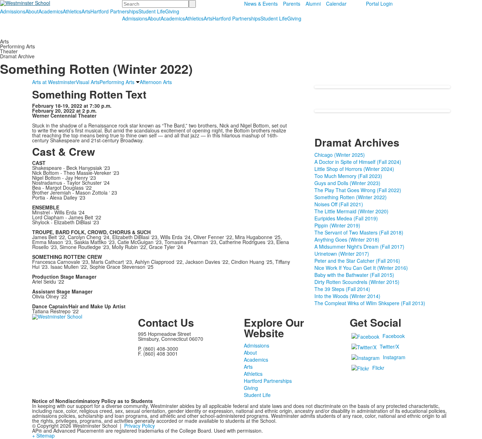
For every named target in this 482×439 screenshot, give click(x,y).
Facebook (393, 335)
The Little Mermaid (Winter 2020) (351, 211)
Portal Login (379, 3)
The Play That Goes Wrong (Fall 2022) (357, 190)
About (31, 11)
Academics (50, 11)
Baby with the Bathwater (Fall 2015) (354, 274)
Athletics (72, 11)
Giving (172, 11)
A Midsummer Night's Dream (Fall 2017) (359, 246)
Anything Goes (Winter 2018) (346, 239)
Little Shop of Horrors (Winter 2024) (354, 168)
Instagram (394, 357)
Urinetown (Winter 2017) (341, 253)
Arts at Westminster (54, 81)
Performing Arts (117, 81)
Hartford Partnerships (114, 11)
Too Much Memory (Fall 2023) (348, 175)
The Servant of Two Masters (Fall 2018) (358, 232)
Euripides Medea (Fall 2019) (346, 218)
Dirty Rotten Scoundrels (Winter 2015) (356, 281)
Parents (291, 3)
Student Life (151, 11)
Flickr (378, 367)
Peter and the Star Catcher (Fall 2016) (357, 260)
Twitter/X (389, 346)
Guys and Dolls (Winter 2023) (347, 182)
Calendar (336, 3)
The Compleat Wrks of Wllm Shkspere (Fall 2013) (369, 303)
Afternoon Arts (156, 81)
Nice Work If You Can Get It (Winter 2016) (361, 267)
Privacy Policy (139, 425)
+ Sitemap (43, 435)
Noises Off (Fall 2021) (338, 204)
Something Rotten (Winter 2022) (350, 197)
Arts (86, 11)
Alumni (313, 3)
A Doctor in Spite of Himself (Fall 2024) (357, 161)
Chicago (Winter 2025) (339, 154)
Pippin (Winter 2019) (337, 225)
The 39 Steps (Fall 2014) (342, 288)
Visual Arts (88, 81)
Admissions (12, 11)
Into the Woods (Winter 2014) (347, 295)
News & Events (261, 3)
